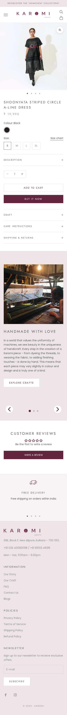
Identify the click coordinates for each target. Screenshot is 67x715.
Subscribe (17, 681)
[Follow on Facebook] (5, 695)
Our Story (10, 574)
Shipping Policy (13, 630)
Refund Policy (12, 636)
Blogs (7, 599)
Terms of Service (15, 624)
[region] (33, 494)
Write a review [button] (33, 455)
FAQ (6, 586)
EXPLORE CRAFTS (21, 382)
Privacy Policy (12, 618)
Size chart (56, 138)
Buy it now (33, 199)
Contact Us (11, 593)
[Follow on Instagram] (15, 695)
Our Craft (10, 580)
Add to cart (34, 188)
